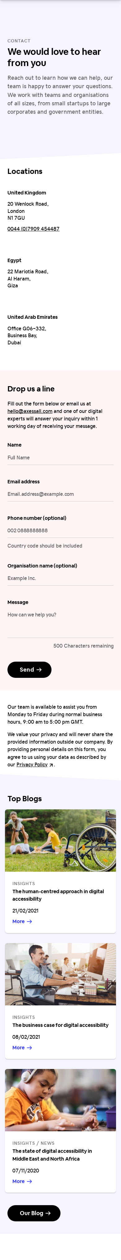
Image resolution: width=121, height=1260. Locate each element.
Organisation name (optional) (42, 566)
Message (17, 602)
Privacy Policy (35, 764)
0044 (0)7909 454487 (33, 228)
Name (14, 445)
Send (27, 669)
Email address (23, 481)
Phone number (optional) (36, 518)
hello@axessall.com (29, 410)
